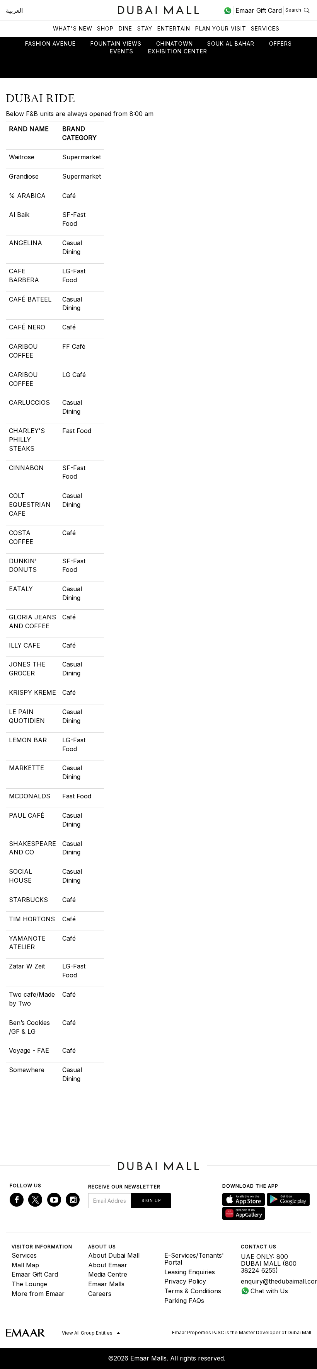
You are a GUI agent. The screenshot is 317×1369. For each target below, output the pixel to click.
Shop (105, 28)
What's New (72, 28)
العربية (14, 10)
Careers (99, 1293)
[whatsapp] (228, 10)
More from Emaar (38, 1293)
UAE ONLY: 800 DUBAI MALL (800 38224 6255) (269, 1263)
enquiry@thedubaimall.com (273, 1281)
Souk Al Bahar (230, 43)
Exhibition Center (177, 51)
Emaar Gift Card (35, 1274)
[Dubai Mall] (158, 9)
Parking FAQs (184, 1300)
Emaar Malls (106, 1284)
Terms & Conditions (192, 1291)
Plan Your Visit (220, 28)
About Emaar (107, 1265)
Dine (125, 28)
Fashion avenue (50, 43)
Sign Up (151, 1200)
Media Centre (107, 1274)
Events (121, 51)
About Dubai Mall (114, 1255)
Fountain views (115, 43)
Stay (144, 28)
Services (265, 28)
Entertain (173, 28)
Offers (280, 43)
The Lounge (29, 1284)
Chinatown (174, 43)
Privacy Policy (185, 1281)
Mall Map (25, 1265)
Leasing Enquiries (189, 1272)
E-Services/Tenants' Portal (194, 1258)
